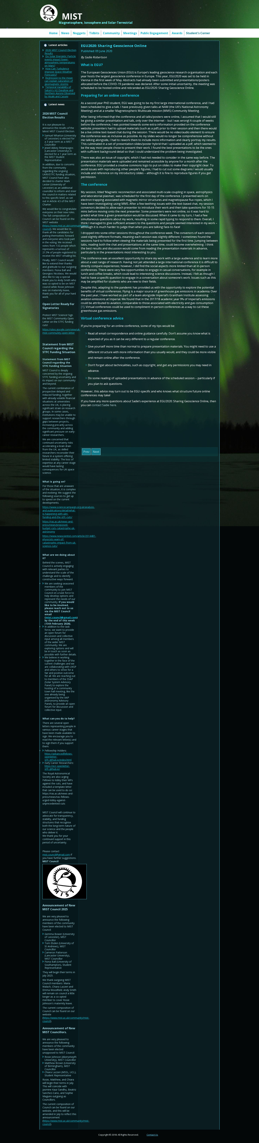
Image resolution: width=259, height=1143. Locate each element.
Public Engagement (154, 33)
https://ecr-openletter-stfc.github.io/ (57, 767)
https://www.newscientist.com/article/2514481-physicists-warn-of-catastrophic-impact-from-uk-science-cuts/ (69, 541)
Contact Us (152, 1134)
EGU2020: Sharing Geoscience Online (114, 45)
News (65, 33)
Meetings (130, 33)
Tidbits (94, 33)
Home (53, 33)
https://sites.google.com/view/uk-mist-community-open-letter (61, 331)
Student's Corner (198, 33)
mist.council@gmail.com (61, 617)
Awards (177, 33)
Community (111, 33)
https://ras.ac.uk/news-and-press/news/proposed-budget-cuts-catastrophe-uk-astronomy (58, 526)
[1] (82, 307)
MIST (72, 16)
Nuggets (79, 33)
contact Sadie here (104, 405)
